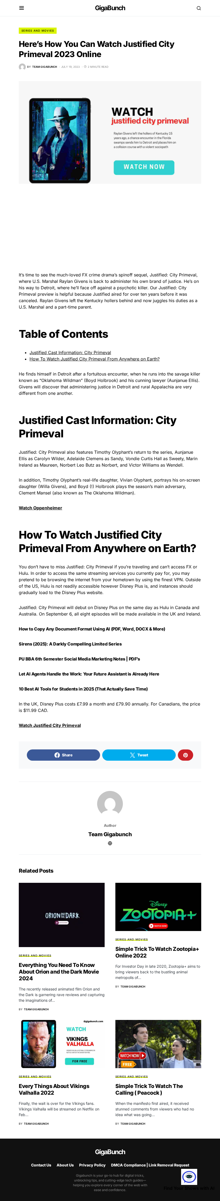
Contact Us (41, 1165)
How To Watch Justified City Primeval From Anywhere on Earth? (95, 359)
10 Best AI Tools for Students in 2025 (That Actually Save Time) (83, 689)
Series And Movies (37, 30)
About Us (65, 1165)
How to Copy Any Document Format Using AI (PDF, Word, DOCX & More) (92, 629)
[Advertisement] (110, 231)
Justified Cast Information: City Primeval (70, 352)
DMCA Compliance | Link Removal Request (150, 1165)
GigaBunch (110, 8)
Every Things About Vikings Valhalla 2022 (54, 1089)
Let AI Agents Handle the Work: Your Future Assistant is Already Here (89, 674)
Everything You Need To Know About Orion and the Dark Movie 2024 (59, 972)
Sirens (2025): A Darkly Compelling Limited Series (70, 644)
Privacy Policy (92, 1165)
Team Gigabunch (110, 834)
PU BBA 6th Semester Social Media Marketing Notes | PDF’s (79, 659)
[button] (21, 8)
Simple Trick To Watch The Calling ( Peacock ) (149, 1089)
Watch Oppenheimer (40, 508)
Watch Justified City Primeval (50, 725)
